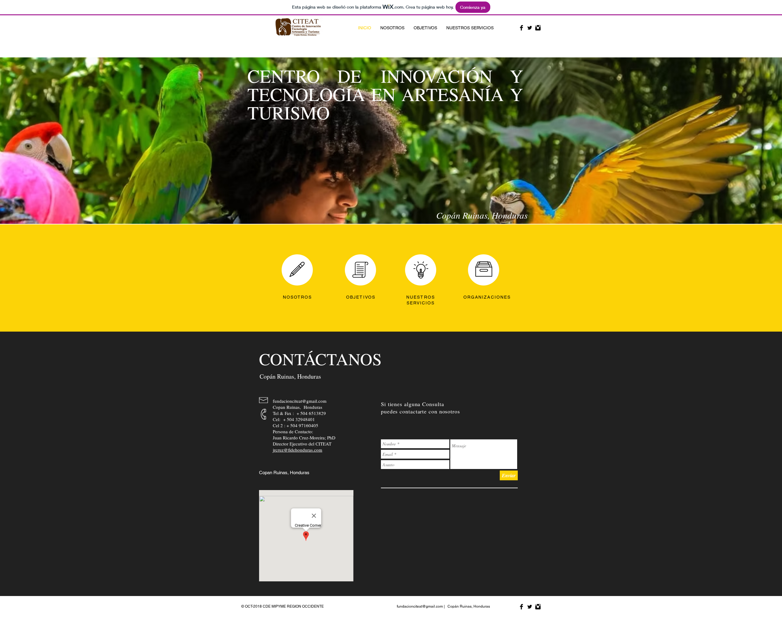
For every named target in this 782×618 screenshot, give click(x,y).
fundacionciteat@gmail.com (300, 401)
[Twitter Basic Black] (529, 28)
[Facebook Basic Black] (521, 28)
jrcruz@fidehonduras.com (297, 450)
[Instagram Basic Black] (538, 28)
